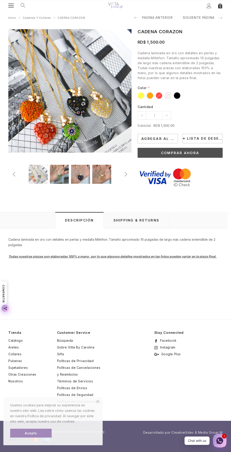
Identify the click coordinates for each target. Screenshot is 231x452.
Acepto (31, 433)
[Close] (97, 401)
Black (177, 95)
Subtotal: (145, 125)
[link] (38, 174)
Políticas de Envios (72, 388)
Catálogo (15, 340)
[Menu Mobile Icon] (11, 5)
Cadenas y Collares (37, 17)
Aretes (13, 347)
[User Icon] (209, 5)
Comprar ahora (180, 153)
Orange (150, 95)
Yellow (141, 95)
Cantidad (145, 107)
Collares (14, 354)
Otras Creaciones (22, 374)
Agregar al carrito (159, 139)
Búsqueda (65, 340)
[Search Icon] (23, 5)
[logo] (115, 5)
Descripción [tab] (79, 220)
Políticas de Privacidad (75, 361)
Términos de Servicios (75, 381)
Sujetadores (18, 368)
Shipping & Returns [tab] (136, 220)
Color (143, 88)
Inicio (12, 17)
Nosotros (15, 381)
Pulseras (15, 361)
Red (159, 95)
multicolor (168, 95)
